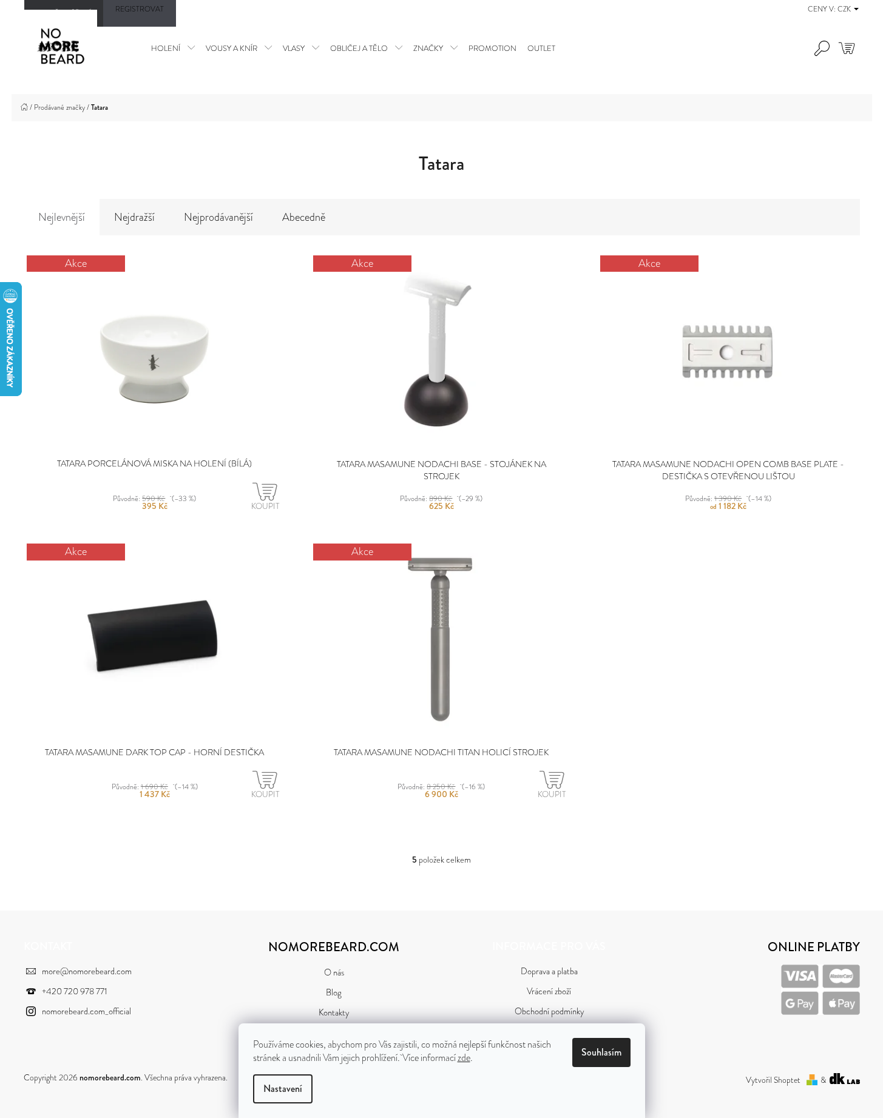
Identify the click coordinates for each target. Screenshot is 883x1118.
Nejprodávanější (218, 217)
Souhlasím (601, 1052)
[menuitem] (173, 48)
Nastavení (282, 1089)
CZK (845, 9)
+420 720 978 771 (74, 991)
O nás (334, 972)
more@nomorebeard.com (87, 971)
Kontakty (334, 1012)
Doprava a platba (549, 971)
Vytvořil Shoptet (773, 1080)
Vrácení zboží (549, 991)
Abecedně (303, 217)
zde (464, 1058)
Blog (334, 992)
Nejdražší (134, 217)
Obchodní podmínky (549, 1011)
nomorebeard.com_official (86, 1011)
